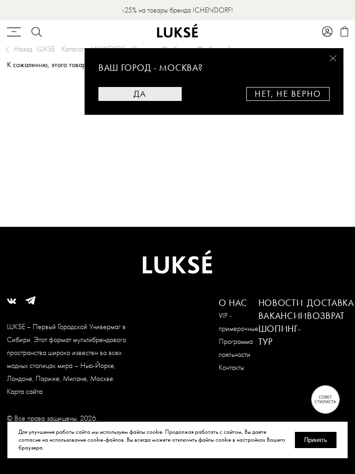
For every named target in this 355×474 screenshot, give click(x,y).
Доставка (330, 303)
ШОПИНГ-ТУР (279, 335)
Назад (23, 49)
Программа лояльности (236, 348)
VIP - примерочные (238, 322)
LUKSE (46, 49)
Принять (315, 440)
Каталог (72, 49)
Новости (280, 303)
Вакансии (282, 316)
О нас (233, 303)
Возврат (326, 316)
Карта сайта (25, 391)
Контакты (231, 367)
